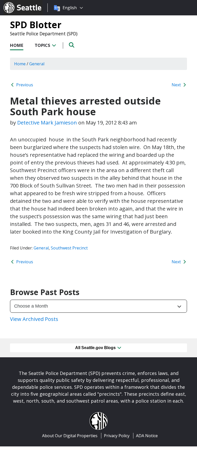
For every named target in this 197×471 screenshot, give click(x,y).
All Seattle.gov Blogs (96, 348)
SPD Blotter (35, 24)
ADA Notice (147, 435)
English (70, 8)
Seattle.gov (14, 3)
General (41, 248)
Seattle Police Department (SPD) (43, 33)
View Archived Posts (34, 319)
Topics (43, 45)
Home (16, 45)
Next (177, 85)
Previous (24, 85)
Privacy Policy (117, 435)
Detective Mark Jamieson (47, 122)
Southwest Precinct (69, 248)
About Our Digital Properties (69, 435)
